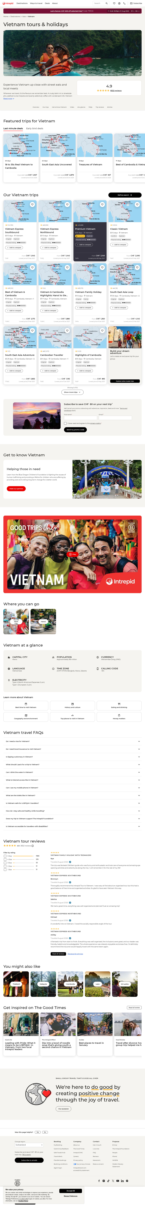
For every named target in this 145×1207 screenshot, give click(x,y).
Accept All (71, 1191)
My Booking (58, 1145)
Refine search (124, 195)
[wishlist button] (32, 204)
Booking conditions (60, 1164)
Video (72, 107)
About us (76, 1145)
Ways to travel (36, 3)
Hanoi (43, 622)
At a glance (81, 107)
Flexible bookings (60, 1160)
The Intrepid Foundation (120, 1149)
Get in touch (97, 1145)
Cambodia (70, 984)
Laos (98, 984)
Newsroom (96, 1160)
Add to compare (15, 247)
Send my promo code (75, 430)
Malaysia (43, 984)
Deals (47, 3)
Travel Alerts (58, 1156)
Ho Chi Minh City (16, 621)
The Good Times (78, 1149)
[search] (99, 3)
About (55, 3)
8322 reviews (116, 91)
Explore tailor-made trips (125, 381)
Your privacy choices (83, 1164)
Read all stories (134, 1007)
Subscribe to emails (29, 1160)
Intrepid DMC (78, 1152)
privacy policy (95, 423)
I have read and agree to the (84, 423)
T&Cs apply (26, 1155)
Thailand (16, 984)
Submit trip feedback (61, 1149)
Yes (38, 1132)
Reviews (96, 1156)
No (45, 1132)
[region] (43, 1195)
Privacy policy (78, 1160)
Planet (114, 1156)
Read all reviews (58, 954)
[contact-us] (124, 3)
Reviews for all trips (75, 954)
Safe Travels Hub (59, 1152)
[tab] (13, 128)
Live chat (96, 1149)
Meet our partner (16, 489)
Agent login (58, 1168)
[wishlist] (114, 3)
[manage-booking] (119, 3)
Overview (36, 107)
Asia (24, 16)
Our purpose (63, 1109)
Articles (109, 107)
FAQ (94, 1152)
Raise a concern (98, 1164)
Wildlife (115, 1160)
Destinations (22, 3)
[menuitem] (8, 3)
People (114, 1152)
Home (5, 16)
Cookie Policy (23, 1201)
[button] (138, 72)
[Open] (32, 846)
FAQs (90, 107)
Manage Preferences (70, 1196)
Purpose (115, 1141)
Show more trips (70, 392)
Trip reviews (100, 107)
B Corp (114, 1145)
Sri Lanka (125, 984)
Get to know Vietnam (59, 107)
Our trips (46, 107)
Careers (76, 1156)
